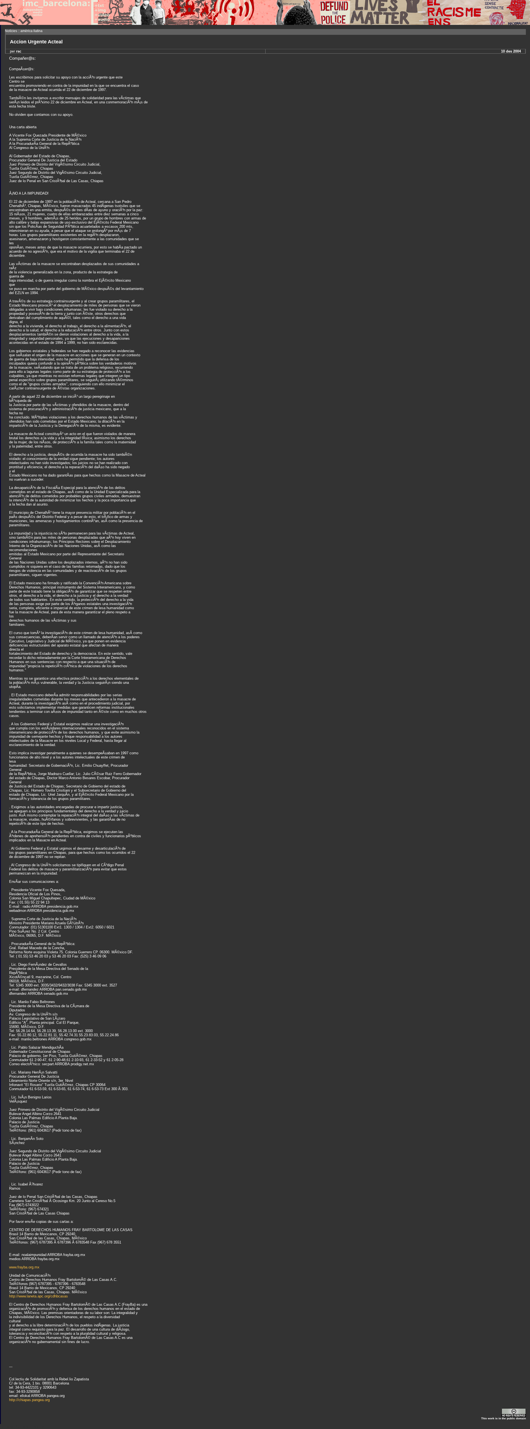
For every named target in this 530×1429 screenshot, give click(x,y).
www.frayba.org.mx (24, 1267)
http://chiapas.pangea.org (29, 1400)
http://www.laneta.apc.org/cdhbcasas (38, 1296)
